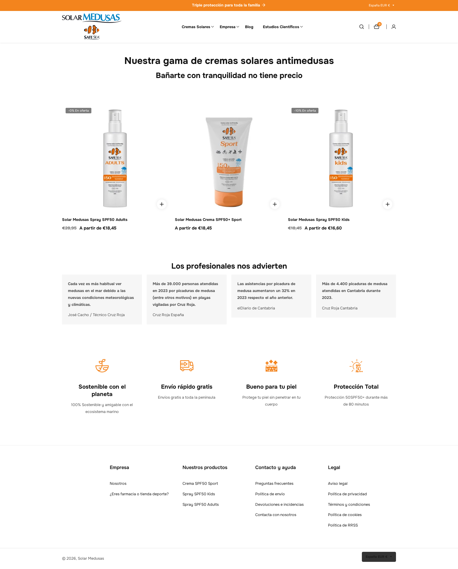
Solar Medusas (91, 558)
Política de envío (270, 493)
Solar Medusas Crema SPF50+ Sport (208, 219)
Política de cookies (345, 514)
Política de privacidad (347, 493)
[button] (196, 26)
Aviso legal (338, 483)
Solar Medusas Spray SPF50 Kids (318, 219)
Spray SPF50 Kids (198, 493)
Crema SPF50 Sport (200, 483)
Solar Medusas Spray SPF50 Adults (94, 219)
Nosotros (118, 483)
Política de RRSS (343, 525)
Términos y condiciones (349, 504)
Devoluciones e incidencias (279, 504)
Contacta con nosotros (275, 514)
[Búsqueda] (364, 26)
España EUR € (380, 5)
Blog (249, 26)
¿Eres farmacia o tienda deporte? (139, 493)
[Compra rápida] (162, 204)
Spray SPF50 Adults (200, 504)
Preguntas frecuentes (274, 483)
